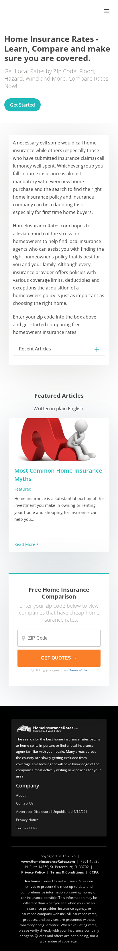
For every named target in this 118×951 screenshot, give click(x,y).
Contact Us (25, 803)
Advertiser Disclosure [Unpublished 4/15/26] (51, 812)
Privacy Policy (33, 872)
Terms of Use (79, 670)
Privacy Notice (27, 820)
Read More (24, 544)
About (20, 795)
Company (27, 785)
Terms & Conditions (67, 872)
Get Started (22, 105)
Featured (23, 489)
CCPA (94, 872)
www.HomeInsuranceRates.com (48, 861)
